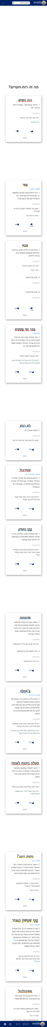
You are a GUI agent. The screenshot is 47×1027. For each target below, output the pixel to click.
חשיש (33, 122)
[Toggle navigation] (3, 3)
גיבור (15, 940)
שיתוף (25, 138)
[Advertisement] (27, 160)
